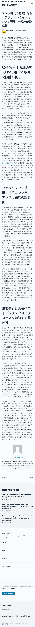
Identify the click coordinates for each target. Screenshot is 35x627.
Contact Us (5, 609)
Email (4, 550)
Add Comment (6, 566)
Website (4, 558)
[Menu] (32, 3)
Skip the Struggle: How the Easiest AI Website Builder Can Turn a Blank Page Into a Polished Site (17, 506)
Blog (4, 32)
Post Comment (8, 593)
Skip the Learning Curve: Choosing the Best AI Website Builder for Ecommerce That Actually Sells (17, 518)
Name (4, 542)
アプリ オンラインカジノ (10, 163)
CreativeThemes (7, 625)
